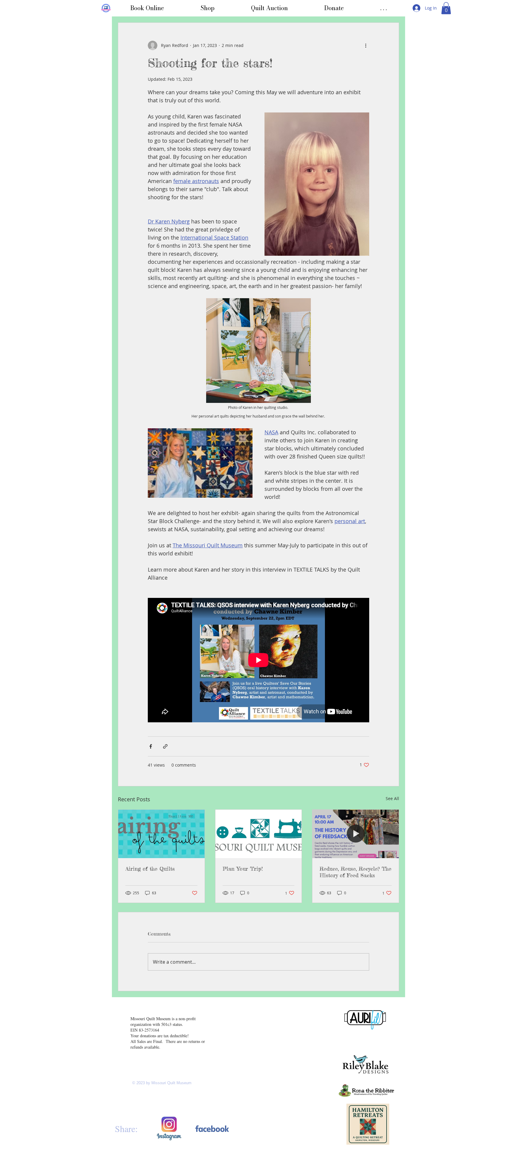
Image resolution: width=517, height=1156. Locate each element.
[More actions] (365, 45)
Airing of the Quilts (150, 868)
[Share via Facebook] (150, 746)
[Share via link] (165, 746)
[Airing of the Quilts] (161, 834)
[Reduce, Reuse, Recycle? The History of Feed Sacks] (355, 834)
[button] (383, 8)
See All (392, 798)
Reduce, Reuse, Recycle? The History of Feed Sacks (355, 871)
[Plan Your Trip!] (258, 834)
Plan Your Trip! (243, 868)
